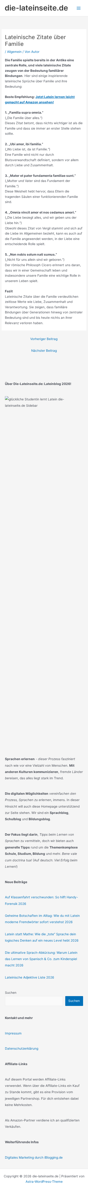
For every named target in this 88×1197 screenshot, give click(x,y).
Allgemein (14, 52)
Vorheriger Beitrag (43, 339)
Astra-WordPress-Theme (44, 1181)
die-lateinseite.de (36, 7)
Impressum (13, 1033)
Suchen (10, 992)
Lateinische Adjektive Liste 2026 (29, 977)
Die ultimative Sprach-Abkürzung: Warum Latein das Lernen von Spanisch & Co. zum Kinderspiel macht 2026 (41, 959)
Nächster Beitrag (44, 350)
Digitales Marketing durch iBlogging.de (34, 1157)
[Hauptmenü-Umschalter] (79, 8)
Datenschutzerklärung (21, 1048)
